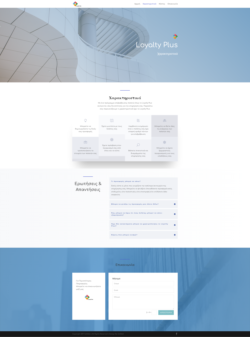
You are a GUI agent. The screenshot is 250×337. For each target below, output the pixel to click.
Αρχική (137, 4)
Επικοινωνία (173, 4)
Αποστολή (166, 313)
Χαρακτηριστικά (149, 4)
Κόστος (162, 4)
